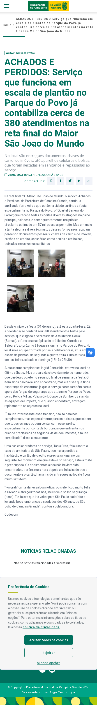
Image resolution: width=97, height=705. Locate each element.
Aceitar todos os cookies (48, 640)
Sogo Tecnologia (62, 692)
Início (7, 25)
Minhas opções (48, 663)
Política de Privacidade (41, 627)
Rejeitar (48, 652)
